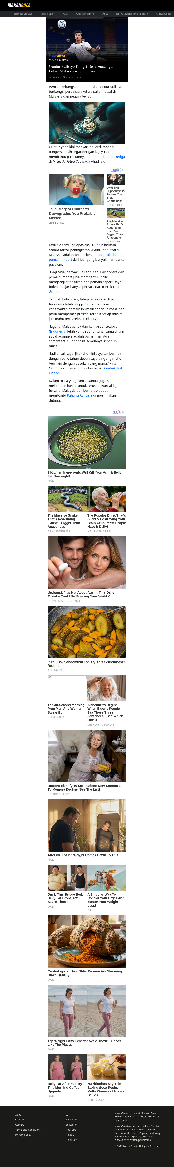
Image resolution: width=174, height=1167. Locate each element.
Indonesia (57, 331)
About (18, 1114)
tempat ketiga (114, 156)
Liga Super (48, 14)
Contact (19, 1119)
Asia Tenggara (85, 14)
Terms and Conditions (28, 1129)
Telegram (71, 1139)
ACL (65, 14)
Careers (19, 1124)
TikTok (70, 1134)
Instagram (72, 1124)
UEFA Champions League (132, 14)
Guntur (54, 291)
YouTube (71, 1129)
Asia (105, 14)
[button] (87, 123)
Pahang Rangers (79, 395)
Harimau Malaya (22, 14)
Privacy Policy (23, 1134)
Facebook (71, 1119)
